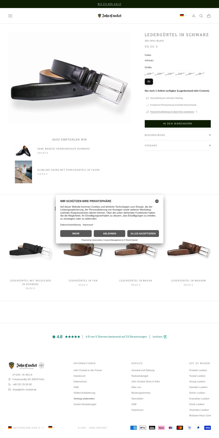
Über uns (136, 387)
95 (199, 73)
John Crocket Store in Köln (145, 381)
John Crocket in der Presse (88, 370)
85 (148, 81)
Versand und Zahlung (142, 370)
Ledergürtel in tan (83, 280)
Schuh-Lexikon (197, 392)
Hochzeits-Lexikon (199, 410)
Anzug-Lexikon (197, 381)
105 (159, 73)
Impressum (80, 376)
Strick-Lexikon (196, 404)
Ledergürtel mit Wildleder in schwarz (30, 282)
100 (149, 73)
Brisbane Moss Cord (200, 415)
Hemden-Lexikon (198, 387)
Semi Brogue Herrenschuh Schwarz (63, 148)
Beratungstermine (140, 392)
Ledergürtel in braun (135, 280)
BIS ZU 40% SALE (109, 3)
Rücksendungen (139, 376)
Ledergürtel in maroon (188, 280)
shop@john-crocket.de (24, 389)
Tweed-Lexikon (197, 376)
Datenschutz (80, 381)
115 (180, 73)
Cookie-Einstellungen (85, 404)
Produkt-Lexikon (198, 370)
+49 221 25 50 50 (22, 384)
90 (190, 73)
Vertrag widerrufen (84, 398)
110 (170, 73)
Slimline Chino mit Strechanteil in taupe (68, 169)
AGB (76, 387)
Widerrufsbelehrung (84, 392)
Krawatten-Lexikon (199, 398)
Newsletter (137, 398)
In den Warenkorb (177, 123)
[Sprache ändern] (183, 15)
